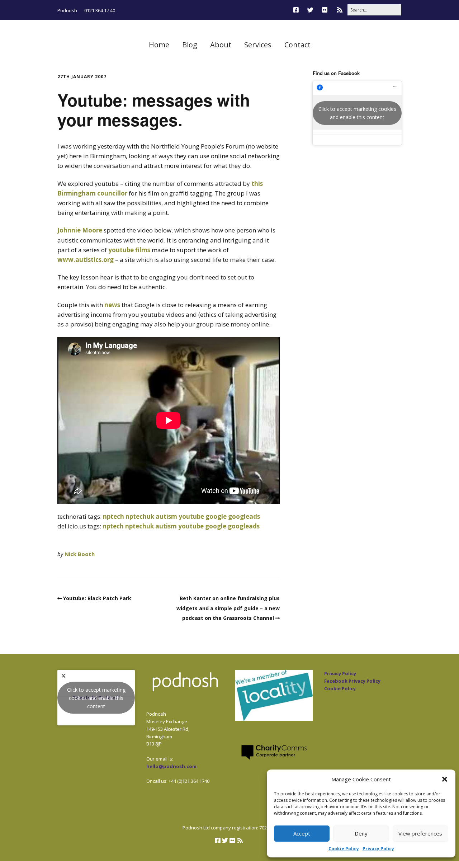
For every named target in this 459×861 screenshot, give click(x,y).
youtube (191, 516)
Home (159, 45)
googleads (244, 516)
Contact (297, 45)
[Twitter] (310, 10)
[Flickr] (324, 10)
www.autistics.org (85, 259)
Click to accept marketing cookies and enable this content (357, 113)
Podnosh (67, 10)
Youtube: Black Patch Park (97, 598)
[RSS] (339, 10)
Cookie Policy (343, 849)
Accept (301, 833)
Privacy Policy (378, 849)
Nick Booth (80, 553)
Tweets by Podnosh (96, 697)
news (112, 305)
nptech (113, 516)
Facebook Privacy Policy (352, 681)
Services (257, 45)
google (216, 516)
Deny (361, 833)
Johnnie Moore (79, 230)
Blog (189, 45)
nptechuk (140, 516)
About (220, 45)
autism (166, 516)
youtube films (129, 250)
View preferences (420, 833)
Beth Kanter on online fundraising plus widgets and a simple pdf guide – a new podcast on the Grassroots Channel (228, 608)
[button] (444, 779)
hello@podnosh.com (171, 766)
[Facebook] (297, 10)
